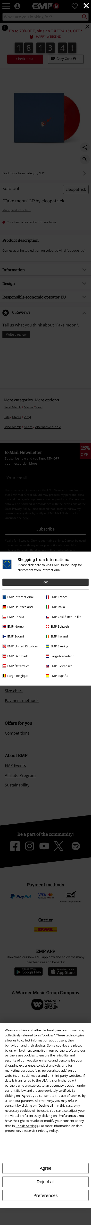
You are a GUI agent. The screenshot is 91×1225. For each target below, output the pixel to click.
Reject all (46, 1181)
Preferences (45, 1195)
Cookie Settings (27, 1126)
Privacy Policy (48, 1130)
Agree (45, 1168)
